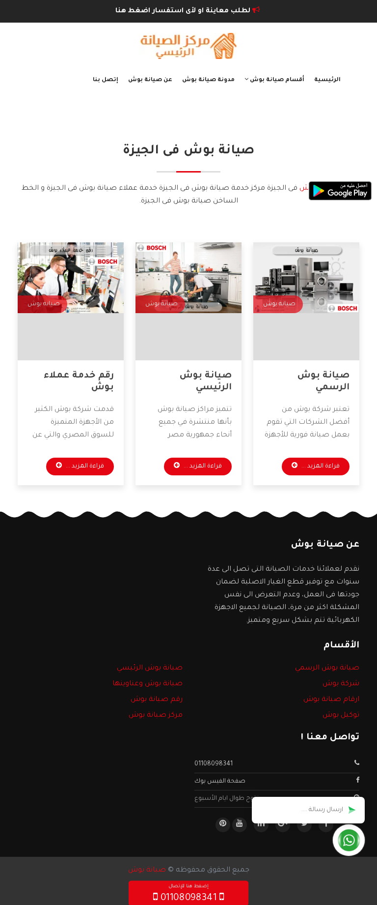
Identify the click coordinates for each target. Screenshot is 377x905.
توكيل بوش (341, 716)
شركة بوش (341, 684)
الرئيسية (327, 80)
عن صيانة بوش (150, 80)
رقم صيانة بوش (157, 700)
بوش (307, 189)
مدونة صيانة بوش (208, 80)
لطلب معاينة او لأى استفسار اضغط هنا (183, 11)
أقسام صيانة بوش (276, 80)
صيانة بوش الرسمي (327, 668)
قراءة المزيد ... (320, 466)
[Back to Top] (11, 885)
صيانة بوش (147, 871)
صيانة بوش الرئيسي (150, 668)
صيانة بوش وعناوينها (147, 684)
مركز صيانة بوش (156, 716)
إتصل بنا (105, 80)
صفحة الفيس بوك (219, 781)
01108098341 (213, 764)
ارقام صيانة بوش (331, 700)
